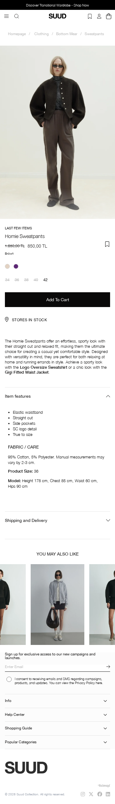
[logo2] (43, 767)
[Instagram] (83, 794)
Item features (18, 396)
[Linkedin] (108, 794)
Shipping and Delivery (26, 520)
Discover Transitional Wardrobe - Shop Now (57, 5)
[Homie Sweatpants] (7, 266)
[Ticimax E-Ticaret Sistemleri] (104, 786)
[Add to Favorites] (107, 244)
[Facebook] (99, 794)
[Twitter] (91, 794)
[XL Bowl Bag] (57, 604)
